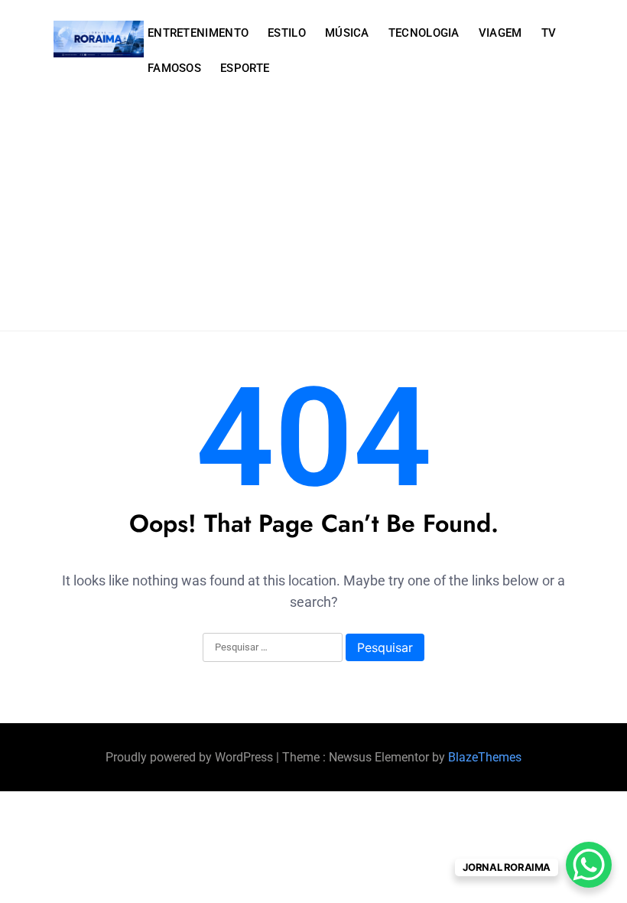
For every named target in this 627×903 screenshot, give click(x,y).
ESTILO (287, 33)
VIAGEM (500, 33)
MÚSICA (347, 33)
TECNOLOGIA (424, 33)
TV (549, 33)
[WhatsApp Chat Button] (589, 865)
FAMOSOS (174, 68)
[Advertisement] (313, 216)
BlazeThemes (484, 757)
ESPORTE (244, 68)
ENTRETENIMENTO (198, 33)
